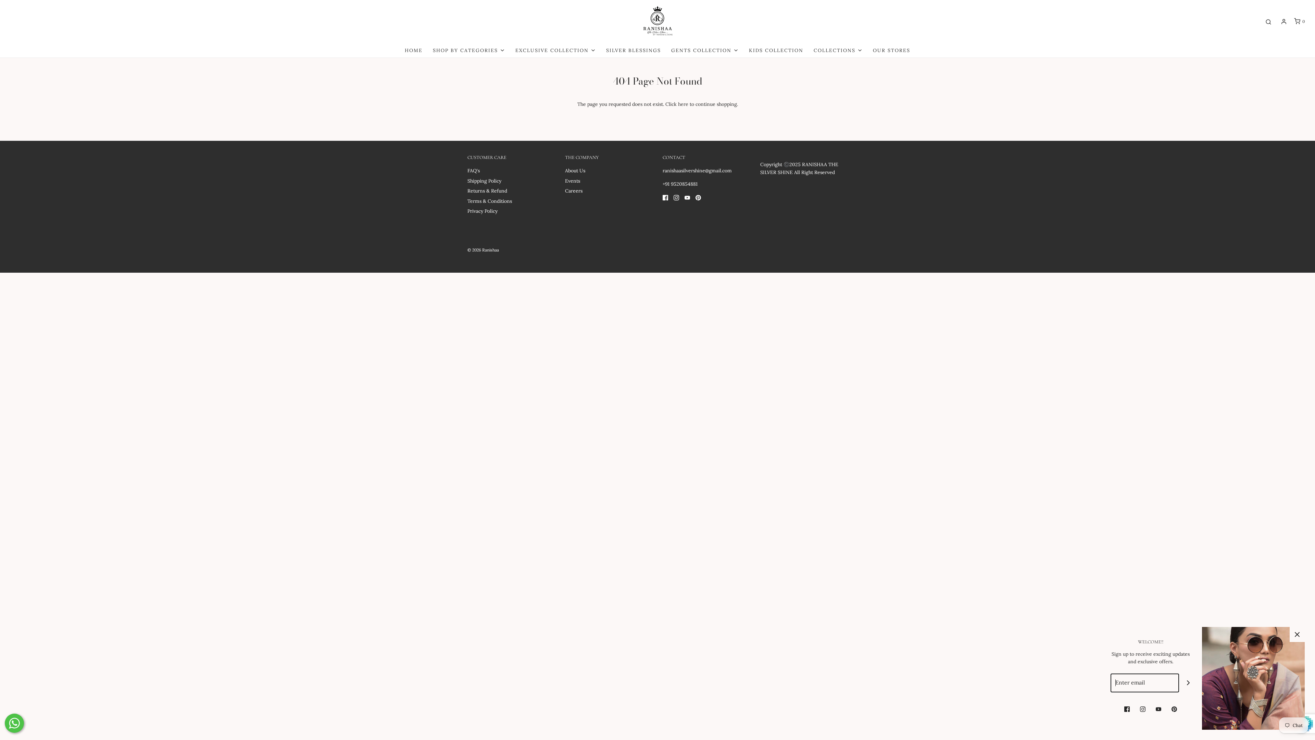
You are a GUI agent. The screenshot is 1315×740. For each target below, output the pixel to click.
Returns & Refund (487, 191)
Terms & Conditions (489, 201)
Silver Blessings (633, 50)
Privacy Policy (482, 211)
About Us (575, 171)
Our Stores (891, 50)
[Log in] (1284, 21)
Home (414, 50)
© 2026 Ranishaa (483, 249)
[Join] (1188, 683)
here (683, 104)
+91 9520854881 (680, 184)
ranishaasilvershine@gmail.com (697, 171)
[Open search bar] (1268, 21)
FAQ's (473, 171)
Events (572, 181)
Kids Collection (776, 50)
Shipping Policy (484, 181)
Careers (574, 191)
